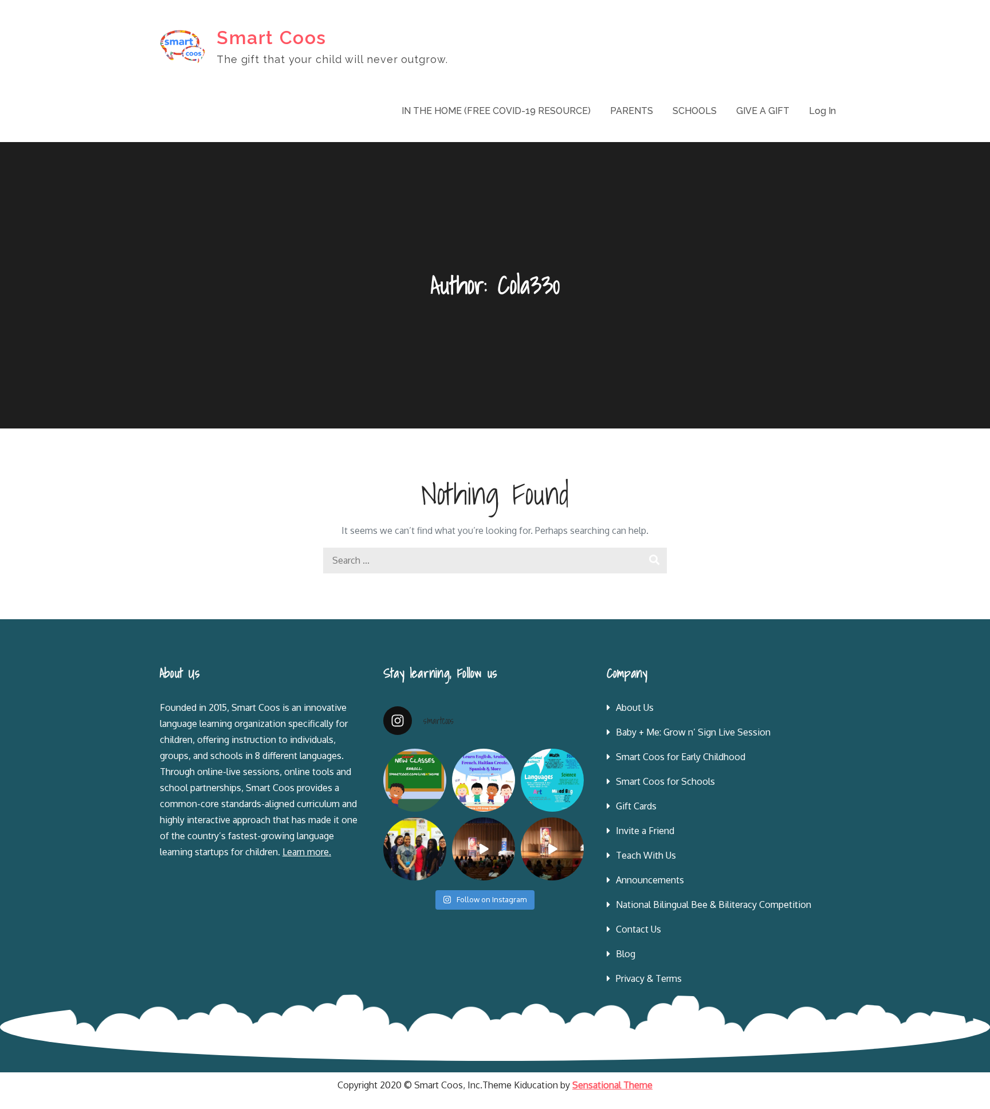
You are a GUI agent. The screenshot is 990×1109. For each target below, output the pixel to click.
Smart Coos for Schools (665, 781)
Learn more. (306, 852)
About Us (635, 707)
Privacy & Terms (649, 978)
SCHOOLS (695, 110)
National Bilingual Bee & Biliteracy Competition (713, 904)
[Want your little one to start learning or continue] (483, 780)
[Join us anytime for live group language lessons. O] (414, 780)
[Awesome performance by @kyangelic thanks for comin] (552, 848)
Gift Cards (636, 806)
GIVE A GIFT (762, 110)
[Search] (654, 560)
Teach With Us (646, 855)
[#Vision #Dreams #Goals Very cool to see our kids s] (483, 848)
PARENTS (631, 110)
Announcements (650, 880)
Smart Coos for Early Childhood (680, 756)
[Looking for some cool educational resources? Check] (552, 780)
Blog (625, 953)
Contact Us (638, 929)
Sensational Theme (612, 1085)
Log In (822, 110)
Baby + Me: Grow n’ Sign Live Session (693, 732)
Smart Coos (272, 37)
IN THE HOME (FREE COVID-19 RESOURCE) (496, 110)
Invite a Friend (645, 830)
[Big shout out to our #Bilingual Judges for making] (414, 848)
